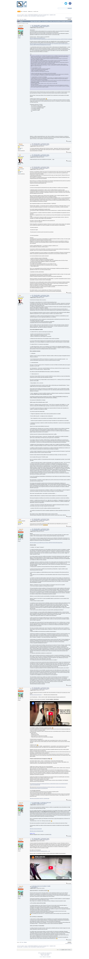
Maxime (21, 144)
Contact (41, 956)
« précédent (67, 17)
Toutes (22, 19)
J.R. (20, 155)
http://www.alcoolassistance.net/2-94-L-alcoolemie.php (39, 798)
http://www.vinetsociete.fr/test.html (36, 694)
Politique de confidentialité (47, 956)
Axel (20, 519)
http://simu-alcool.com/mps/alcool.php (36, 831)
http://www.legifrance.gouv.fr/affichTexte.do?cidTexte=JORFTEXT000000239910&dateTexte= (46, 542)
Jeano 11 (21, 25)
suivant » (70, 17)
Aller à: (58, 949)
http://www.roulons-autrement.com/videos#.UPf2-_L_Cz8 (40, 851)
